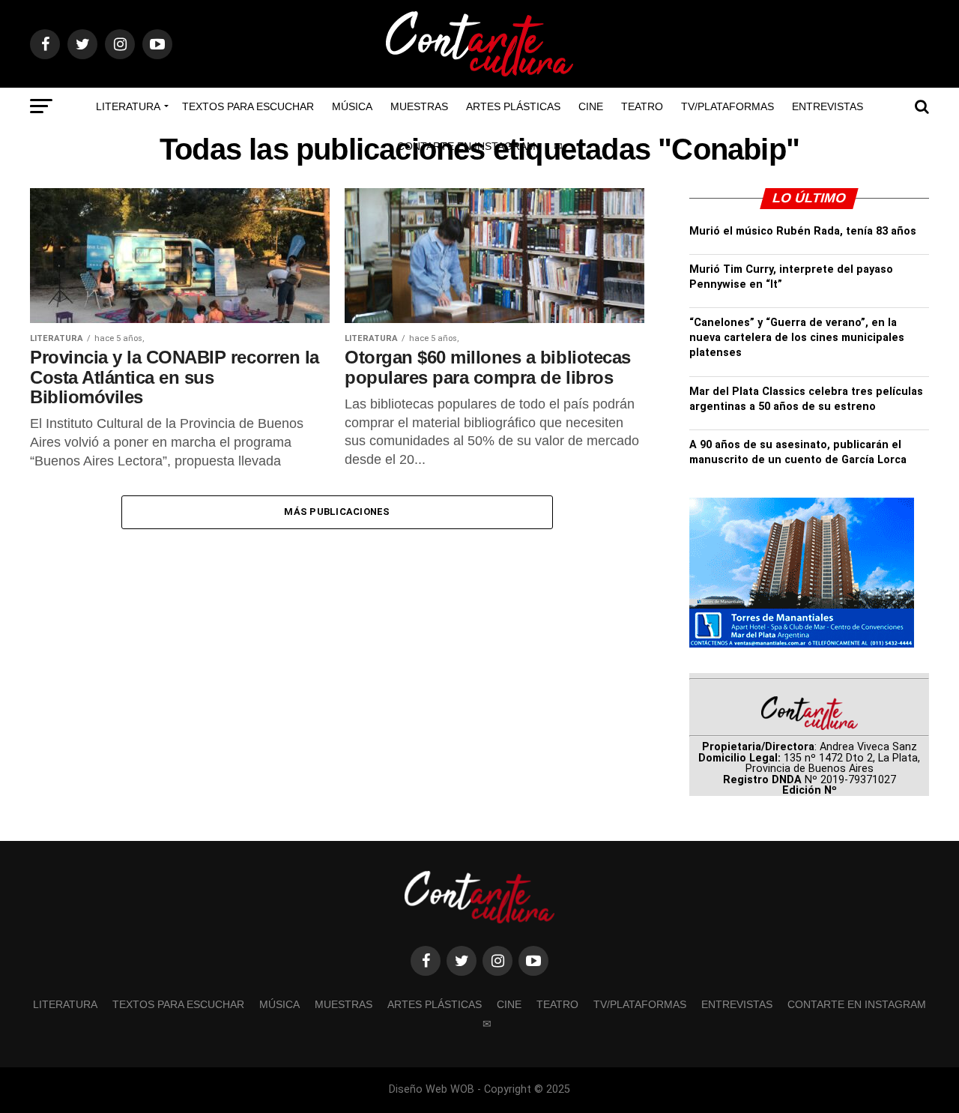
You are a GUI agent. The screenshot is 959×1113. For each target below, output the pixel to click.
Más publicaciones (337, 511)
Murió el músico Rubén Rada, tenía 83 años (802, 231)
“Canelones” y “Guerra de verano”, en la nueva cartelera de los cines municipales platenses (796, 337)
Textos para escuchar (248, 106)
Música (352, 106)
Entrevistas (827, 106)
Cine (590, 106)
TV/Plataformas (727, 106)
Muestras (419, 106)
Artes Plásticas (513, 106)
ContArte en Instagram (466, 146)
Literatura (128, 106)
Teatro (642, 106)
